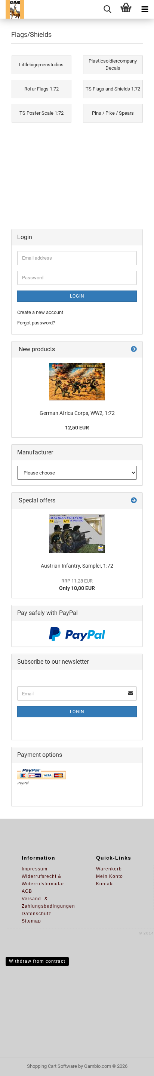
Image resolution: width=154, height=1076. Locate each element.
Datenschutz (36, 913)
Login (77, 296)
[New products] (134, 349)
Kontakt (105, 883)
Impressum (34, 869)
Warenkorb (109, 869)
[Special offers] (134, 500)
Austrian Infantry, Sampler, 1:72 (77, 566)
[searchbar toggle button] (107, 9)
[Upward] (133, 1065)
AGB (27, 891)
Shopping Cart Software (52, 1066)
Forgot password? (36, 323)
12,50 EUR (77, 428)
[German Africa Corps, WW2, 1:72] (77, 381)
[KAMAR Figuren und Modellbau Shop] (12, 9)
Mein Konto (109, 876)
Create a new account (40, 312)
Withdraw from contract (37, 961)
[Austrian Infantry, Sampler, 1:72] (77, 533)
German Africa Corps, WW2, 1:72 (77, 413)
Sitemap (31, 921)
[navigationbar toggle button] (144, 9)
